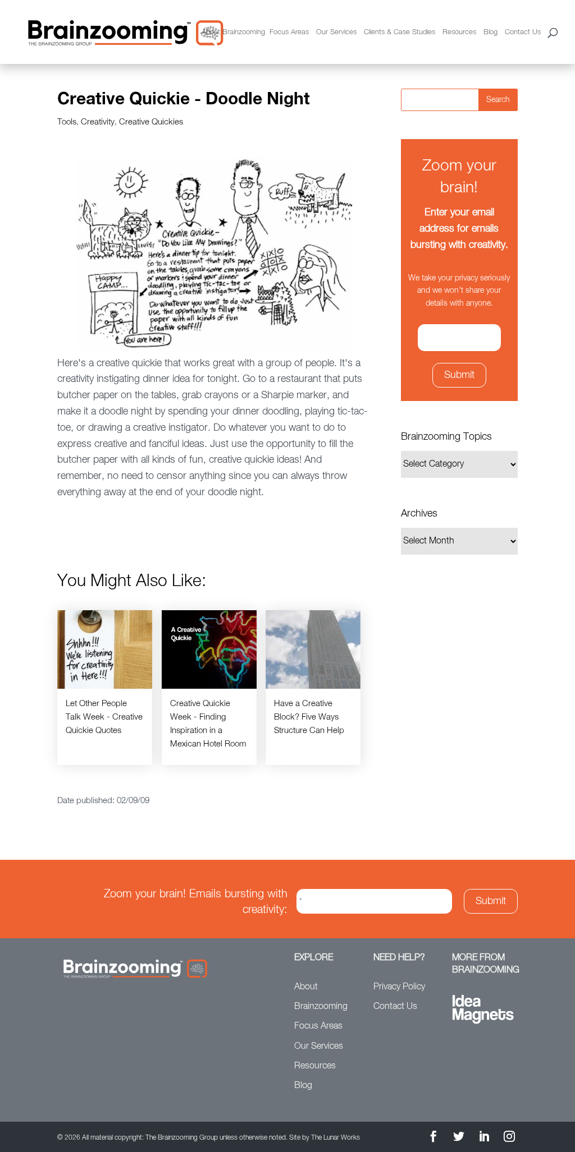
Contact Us (523, 32)
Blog (490, 32)
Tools (66, 122)
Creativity (98, 122)
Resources (459, 32)
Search (498, 100)
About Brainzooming (233, 32)
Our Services (336, 32)
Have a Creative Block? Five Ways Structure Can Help (309, 717)
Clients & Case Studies (399, 32)
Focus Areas (289, 32)
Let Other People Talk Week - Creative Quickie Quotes (104, 717)
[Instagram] (509, 1138)
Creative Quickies (151, 122)
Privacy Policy (399, 987)
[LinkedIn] (484, 1138)
